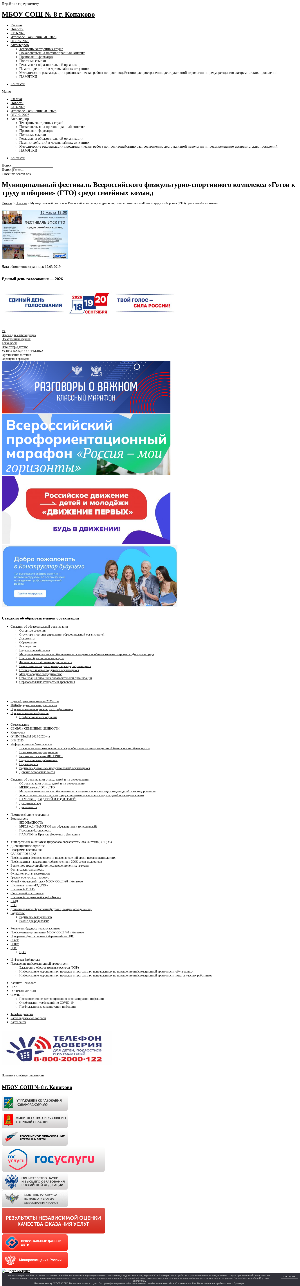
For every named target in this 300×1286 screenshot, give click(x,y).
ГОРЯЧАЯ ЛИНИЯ (23, 991)
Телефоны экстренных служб (41, 49)
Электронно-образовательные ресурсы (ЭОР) (49, 967)
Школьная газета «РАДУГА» (29, 885)
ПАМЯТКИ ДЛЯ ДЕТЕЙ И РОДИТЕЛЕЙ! (47, 799)
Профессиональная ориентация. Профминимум (42, 709)
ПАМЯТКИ (28, 76)
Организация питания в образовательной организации (55, 678)
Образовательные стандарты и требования (47, 682)
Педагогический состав (34, 650)
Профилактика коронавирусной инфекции (47, 1006)
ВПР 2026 (17, 740)
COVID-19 (17, 994)
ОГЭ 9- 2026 (20, 41)
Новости (17, 29)
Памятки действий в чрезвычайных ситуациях (54, 69)
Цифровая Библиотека (25, 959)
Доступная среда (30, 803)
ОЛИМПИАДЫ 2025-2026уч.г (31, 736)
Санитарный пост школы (27, 893)
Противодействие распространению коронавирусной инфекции (61, 998)
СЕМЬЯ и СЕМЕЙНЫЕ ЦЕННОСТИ (35, 728)
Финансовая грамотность (27, 869)
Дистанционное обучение (28, 846)
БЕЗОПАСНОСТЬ (31, 822)
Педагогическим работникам (38, 760)
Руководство (27, 646)
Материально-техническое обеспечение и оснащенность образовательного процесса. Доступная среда (86, 654)
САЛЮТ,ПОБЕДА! (23, 853)
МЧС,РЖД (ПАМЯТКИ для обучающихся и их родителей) (58, 826)
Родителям (18, 913)
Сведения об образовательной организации (39, 626)
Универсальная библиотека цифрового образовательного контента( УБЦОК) (61, 842)
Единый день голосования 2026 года (35, 701)
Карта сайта (18, 1022)
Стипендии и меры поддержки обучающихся (49, 670)
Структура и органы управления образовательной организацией (62, 634)
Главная (16, 25)
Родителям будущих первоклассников (35, 928)
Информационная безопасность (31, 744)
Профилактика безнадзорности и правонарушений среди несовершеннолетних (63, 857)
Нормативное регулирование (38, 752)
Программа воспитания (26, 849)
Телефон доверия (22, 1014)
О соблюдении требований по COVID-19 (46, 1002)
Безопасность (19, 818)
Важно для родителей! (34, 921)
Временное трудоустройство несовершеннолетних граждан (50, 865)
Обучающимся (28, 764)
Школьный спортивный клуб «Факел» (36, 897)
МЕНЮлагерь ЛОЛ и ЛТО (37, 787)
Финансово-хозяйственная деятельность (45, 662)
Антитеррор (20, 45)
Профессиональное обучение (30, 713)
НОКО (15, 944)
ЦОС (14, 948)
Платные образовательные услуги (41, 658)
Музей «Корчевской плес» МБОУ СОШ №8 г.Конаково (47, 881)
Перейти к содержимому (20, 3)
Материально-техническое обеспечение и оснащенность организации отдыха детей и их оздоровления (87, 791)
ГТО (13, 905)
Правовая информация (36, 57)
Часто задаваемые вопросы (28, 1018)
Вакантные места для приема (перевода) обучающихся (55, 666)
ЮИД (14, 901)
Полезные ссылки (32, 61)
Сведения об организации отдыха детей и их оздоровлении (50, 779)
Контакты (18, 84)
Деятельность (28, 807)
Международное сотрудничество (40, 674)
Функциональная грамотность (30, 873)
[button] (150, 92)
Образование (27, 642)
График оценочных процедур (30, 877)
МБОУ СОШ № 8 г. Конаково (48, 14)
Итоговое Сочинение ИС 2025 (33, 37)
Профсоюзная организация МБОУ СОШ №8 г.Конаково (47, 932)
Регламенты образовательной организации (51, 65)
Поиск (6, 169)
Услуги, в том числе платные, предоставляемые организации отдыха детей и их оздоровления (81, 795)
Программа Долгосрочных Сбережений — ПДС (42, 936)
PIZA (14, 987)
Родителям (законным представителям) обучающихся (54, 768)
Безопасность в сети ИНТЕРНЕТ (41, 756)
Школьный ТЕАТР (23, 889)
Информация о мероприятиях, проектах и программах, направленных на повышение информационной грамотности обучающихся (106, 971)
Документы (26, 638)
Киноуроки (18, 732)
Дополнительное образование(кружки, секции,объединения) (51, 909)
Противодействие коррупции (30, 814)
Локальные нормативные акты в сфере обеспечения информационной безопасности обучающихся (84, 748)
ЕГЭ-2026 (18, 33)
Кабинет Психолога (23, 983)
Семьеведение (20, 724)
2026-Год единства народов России (34, 705)
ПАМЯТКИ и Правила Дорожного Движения (49, 834)
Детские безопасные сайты (37, 772)
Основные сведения (32, 630)
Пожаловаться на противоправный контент (52, 53)
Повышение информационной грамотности (40, 963)
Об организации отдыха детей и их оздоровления (52, 783)
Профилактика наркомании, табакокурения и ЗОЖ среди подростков (56, 861)
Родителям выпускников (35, 917)
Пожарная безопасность (35, 830)
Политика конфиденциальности (23, 1075)
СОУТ (15, 940)
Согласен (289, 1276)
